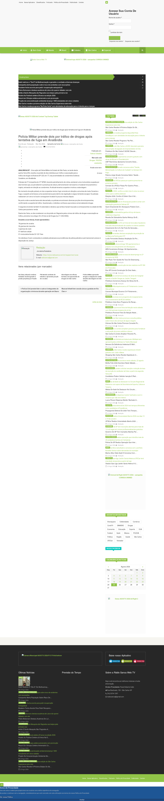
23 (143, 582)
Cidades (77, 50)
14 (131, 579)
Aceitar (82, 800)
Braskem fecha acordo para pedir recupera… (35, 708)
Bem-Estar (37, 50)
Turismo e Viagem (111, 254)
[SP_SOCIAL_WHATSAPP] (142, 88)
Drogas (92, 160)
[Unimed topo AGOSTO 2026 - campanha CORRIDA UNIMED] (105, 63)
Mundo (51, 50)
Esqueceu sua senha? (116, 41)
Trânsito (109, 132)
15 (137, 579)
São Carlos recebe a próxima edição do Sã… (121, 127)
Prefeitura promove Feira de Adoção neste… (121, 312)
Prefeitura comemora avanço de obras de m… (122, 281)
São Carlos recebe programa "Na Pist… (119, 140)
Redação (30, 144)
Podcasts (49, 2)
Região (119, 537)
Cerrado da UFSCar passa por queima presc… (122, 185)
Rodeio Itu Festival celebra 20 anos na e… (33, 737)
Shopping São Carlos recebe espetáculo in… (121, 355)
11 (114, 579)
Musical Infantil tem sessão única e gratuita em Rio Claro (80, 290)
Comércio (109, 145)
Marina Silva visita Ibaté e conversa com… (120, 453)
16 (143, 579)
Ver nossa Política (6, 797)
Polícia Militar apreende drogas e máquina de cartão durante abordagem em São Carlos (92, 277)
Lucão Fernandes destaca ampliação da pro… (122, 238)
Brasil (64, 50)
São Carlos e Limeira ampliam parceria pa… (121, 334)
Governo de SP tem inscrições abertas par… (121, 432)
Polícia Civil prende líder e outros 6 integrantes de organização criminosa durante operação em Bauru (40, 290)
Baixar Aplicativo (29, 2)
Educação (109, 180)
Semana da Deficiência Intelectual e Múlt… (120, 344)
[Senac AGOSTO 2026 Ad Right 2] (125, 614)
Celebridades (110, 394)
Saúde (128, 537)
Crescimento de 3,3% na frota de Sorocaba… (122, 228)
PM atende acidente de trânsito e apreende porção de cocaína (49, 276)
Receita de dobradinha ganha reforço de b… (122, 217)
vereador (120, 541)
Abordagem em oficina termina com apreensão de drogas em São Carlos (70, 276)
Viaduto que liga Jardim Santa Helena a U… (121, 463)
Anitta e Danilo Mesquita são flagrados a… (34, 729)
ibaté (118, 533)
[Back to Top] (1, 785)
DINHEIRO (120, 525)
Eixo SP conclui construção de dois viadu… (121, 270)
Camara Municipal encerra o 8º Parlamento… (121, 291)
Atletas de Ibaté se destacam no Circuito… (120, 389)
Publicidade (73, 2)
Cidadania (109, 307)
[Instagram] (142, 82)
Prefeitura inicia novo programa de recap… (121, 302)
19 (120, 582)
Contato (81, 2)
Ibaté (107, 381)
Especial (107, 50)
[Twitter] (142, 79)
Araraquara (110, 243)
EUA (140, 529)
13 (125, 579)
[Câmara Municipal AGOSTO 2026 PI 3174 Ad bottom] (60, 658)
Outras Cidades (96, 153)
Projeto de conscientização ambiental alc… (34, 756)
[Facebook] (142, 77)
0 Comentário (50, 147)
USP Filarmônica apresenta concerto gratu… (121, 162)
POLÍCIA (99, 160)
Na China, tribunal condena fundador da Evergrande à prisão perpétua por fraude (27, 276)
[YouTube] (142, 85)
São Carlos (92, 50)
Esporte (132, 529)
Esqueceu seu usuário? (132, 41)
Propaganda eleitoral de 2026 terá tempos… (121, 410)
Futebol (110, 533)
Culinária (109, 212)
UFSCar (110, 541)
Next (144, 116)
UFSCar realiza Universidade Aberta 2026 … (121, 421)
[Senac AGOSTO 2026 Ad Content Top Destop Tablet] (60, 120)
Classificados (40, 2)
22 (137, 582)
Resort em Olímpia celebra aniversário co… (34, 745)
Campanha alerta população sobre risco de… (35, 697)
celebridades (124, 522)
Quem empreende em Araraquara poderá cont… (123, 207)
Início (25, 50)
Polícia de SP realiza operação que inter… (121, 442)
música (126, 533)
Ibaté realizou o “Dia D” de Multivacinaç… (33, 687)
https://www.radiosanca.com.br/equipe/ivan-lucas (60, 255)
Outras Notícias (111, 156)
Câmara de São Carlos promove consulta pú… (122, 323)
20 (125, 582)
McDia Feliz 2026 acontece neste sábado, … (121, 363)
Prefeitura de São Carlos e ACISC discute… (121, 151)
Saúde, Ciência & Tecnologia (114, 122)
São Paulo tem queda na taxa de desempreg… (123, 260)
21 (131, 582)
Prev (137, 116)
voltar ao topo (97, 302)
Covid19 (110, 525)
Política (108, 190)
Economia (109, 426)
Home (21, 2)
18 (114, 582)
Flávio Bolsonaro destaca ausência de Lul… (34, 719)
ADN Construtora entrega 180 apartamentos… (122, 249)
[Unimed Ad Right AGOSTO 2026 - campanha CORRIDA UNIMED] (125, 490)
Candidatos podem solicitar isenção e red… (121, 376)
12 (120, 579)
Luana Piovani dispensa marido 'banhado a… (121, 400)
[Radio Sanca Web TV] (38, 60)
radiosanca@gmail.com (49, 258)
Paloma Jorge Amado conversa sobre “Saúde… (122, 175)
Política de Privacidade (61, 2)
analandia (98, 163)
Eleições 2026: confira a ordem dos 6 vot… (121, 196)
